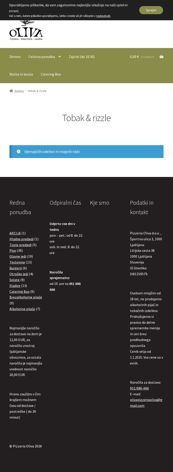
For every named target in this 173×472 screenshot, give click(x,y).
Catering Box (51, 74)
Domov (14, 56)
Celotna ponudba (41, 56)
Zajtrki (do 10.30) (82, 56)
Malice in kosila (21, 74)
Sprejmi (151, 10)
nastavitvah (103, 16)
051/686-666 (139, 388)
